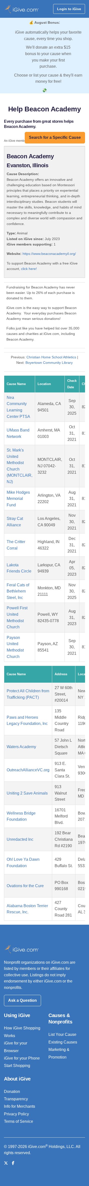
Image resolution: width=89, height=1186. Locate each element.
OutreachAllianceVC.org (28, 770)
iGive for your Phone (22, 1058)
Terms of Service (18, 1121)
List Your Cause (62, 1034)
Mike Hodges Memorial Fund (18, 498)
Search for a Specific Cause (55, 137)
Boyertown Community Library (49, 363)
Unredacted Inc (20, 839)
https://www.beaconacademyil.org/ (49, 254)
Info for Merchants (19, 1106)
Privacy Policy (16, 1114)
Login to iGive (69, 9)
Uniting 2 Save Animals (27, 793)
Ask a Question (22, 1000)
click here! (29, 269)
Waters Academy (21, 747)
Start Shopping (17, 1065)
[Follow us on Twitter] (6, 1163)
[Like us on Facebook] (13, 1163)
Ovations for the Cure (25, 886)
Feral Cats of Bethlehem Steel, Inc (18, 591)
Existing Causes (62, 1042)
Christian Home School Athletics (51, 357)
